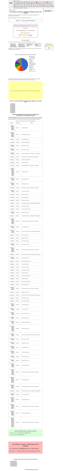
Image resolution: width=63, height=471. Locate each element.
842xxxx (12, 399)
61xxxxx (12, 281)
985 (42, 6)
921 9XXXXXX (12, 112)
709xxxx (12, 318)
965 (15, 6)
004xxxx (12, 129)
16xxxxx (12, 183)
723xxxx (12, 339)
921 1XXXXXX (12, 104)
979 (31, 6)
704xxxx (12, 309)
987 (46, 6)
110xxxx (12, 162)
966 (17, 6)
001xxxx (12, 126)
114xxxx (12, 170)
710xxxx (12, 321)
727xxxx (12, 347)
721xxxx (12, 335)
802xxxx (12, 379)
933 (47, 3)
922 (22, 3)
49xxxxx (12, 232)
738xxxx (12, 365)
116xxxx (12, 172)
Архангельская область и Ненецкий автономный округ (22, 45)
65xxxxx (12, 289)
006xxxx (12, 133)
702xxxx (12, 305)
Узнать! (30, 35)
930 (42, 3)
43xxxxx (12, 222)
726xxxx (12, 346)
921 (20, 3)
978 (29, 6)
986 (44, 6)
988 (47, 6)
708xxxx (12, 317)
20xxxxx (12, 191)
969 (22, 6)
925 (29, 3)
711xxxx (12, 322)
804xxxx (12, 381)
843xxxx (12, 400)
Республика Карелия (30, 43)
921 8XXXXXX (12, 111)
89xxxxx (12, 425)
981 (35, 6)
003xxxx (12, 128)
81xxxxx (12, 390)
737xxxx (12, 364)
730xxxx (12, 352)
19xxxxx (12, 190)
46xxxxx (12, 227)
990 (51, 6)
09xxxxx (12, 156)
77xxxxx (12, 372)
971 (26, 6)
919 (14, 3)
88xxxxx (12, 424)
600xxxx (12, 254)
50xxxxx (12, 235)
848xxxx (12, 407)
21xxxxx (12, 194)
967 (19, 6)
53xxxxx (12, 243)
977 (28, 6)
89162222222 (28, 30)
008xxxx (12, 135)
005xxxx (12, 132)
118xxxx (12, 174)
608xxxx (12, 275)
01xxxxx (12, 139)
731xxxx (12, 353)
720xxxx (12, 334)
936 (51, 3)
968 (20, 6)
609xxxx (12, 278)
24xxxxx (12, 203)
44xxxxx (12, 223)
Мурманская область (22, 43)
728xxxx (12, 348)
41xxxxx (12, 220)
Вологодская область (14, 46)
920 (17, 3)
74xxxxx (12, 369)
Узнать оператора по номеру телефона (48, 11)
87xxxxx (12, 423)
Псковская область (38, 45)
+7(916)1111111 (22, 30)
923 (24, 3)
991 (53, 6)
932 (45, 3)
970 (24, 6)
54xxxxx (12, 244)
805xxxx (12, 382)
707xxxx (12, 314)
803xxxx (12, 380)
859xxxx (12, 421)
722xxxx (12, 338)
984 (40, 6)
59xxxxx (12, 251)
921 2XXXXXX (12, 105)
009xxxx (12, 136)
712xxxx (12, 323)
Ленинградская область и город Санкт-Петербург (13, 44)
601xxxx (12, 257)
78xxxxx (12, 373)
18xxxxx (12, 187)
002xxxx (12, 127)
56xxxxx (12, 248)
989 (49, 6)
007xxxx (12, 134)
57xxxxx (12, 249)
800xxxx (12, 377)
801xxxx (12, 378)
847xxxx (12, 406)
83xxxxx (12, 394)
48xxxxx (12, 231)
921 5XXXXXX (12, 108)
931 (44, 3)
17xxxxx (12, 184)
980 (33, 6)
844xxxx (12, 401)
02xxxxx (12, 142)
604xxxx (12, 264)
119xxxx (12, 175)
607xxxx (12, 272)
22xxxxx (12, 197)
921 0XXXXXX (12, 103)
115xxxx (12, 171)
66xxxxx (12, 292)
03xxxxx (12, 145)
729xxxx (12, 351)
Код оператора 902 (13, 461)
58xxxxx (12, 250)
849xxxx (12, 408)
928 (37, 3)
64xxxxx (12, 288)
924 (26, 3)
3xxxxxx (12, 218)
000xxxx (12, 125)
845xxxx (12, 404)
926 (32, 3)
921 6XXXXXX (12, 109)
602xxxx (12, 258)
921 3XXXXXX (12, 106)
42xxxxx (12, 221)
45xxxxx (12, 226)
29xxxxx (12, 215)
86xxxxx (12, 422)
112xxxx (12, 168)
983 (38, 6)
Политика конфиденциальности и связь (31, 469)
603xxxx (12, 261)
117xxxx (12, 173)
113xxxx (12, 169)
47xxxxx (12, 230)
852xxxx (12, 413)
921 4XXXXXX (12, 107)
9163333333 (32, 30)
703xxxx (12, 308)
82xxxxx (12, 393)
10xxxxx (12, 159)
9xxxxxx (12, 426)
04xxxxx (12, 146)
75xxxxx (12, 370)
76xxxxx (12, 371)
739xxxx (12, 366)
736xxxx (12, 363)
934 (49, 3)
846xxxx (12, 405)
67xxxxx (12, 295)
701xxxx (12, 304)
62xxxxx (12, 284)
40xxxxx (12, 219)
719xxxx (12, 333)
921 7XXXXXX (12, 110)
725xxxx (12, 343)
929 (40, 3)
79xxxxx (12, 374)
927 (34, 3)
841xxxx (12, 398)
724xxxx (12, 342)
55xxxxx (12, 247)
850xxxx (12, 411)
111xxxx (12, 165)
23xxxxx (12, 200)
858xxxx (12, 420)
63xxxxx (12, 287)
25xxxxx (12, 206)
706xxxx (12, 313)
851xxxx (12, 412)
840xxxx (12, 397)
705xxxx (12, 312)
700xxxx (12, 303)
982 (37, 6)
